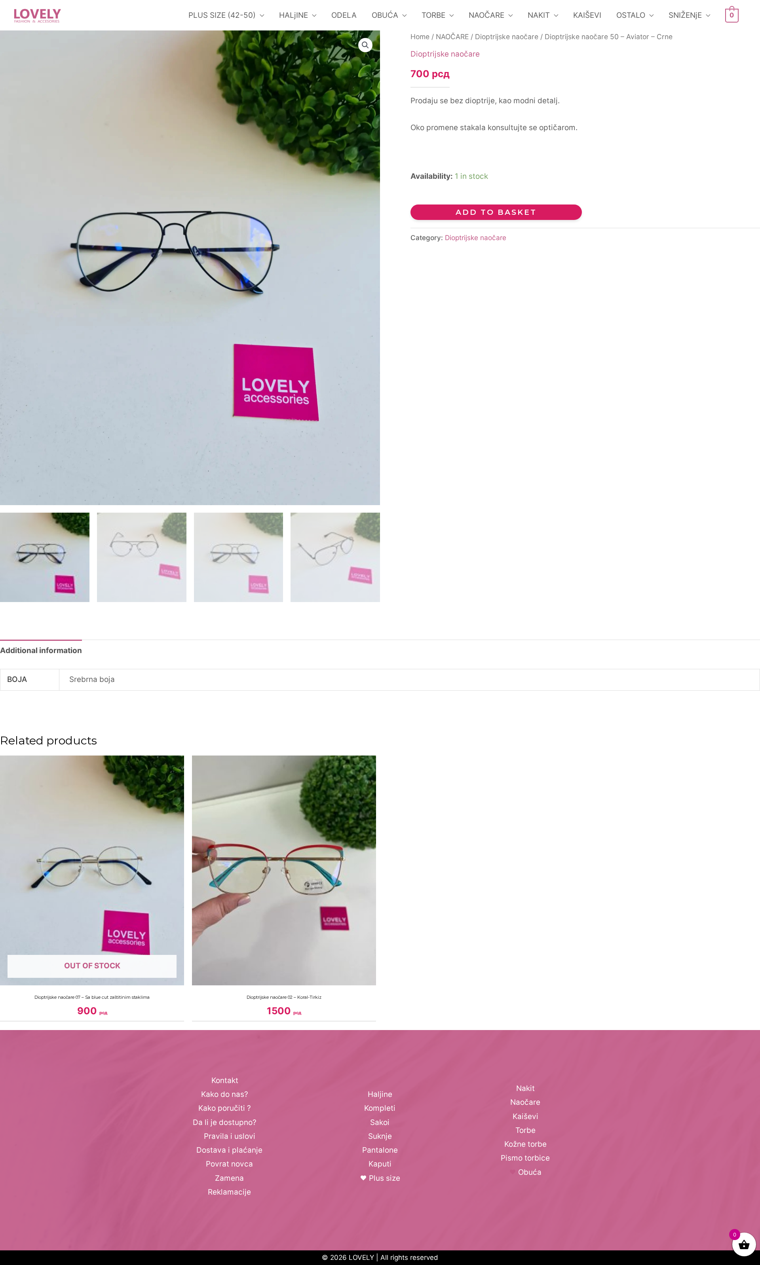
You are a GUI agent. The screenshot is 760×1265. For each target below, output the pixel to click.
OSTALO (630, 15)
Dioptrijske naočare (506, 36)
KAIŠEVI (587, 15)
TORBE (433, 15)
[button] (365, 45)
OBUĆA (385, 15)
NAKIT (539, 15)
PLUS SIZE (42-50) (222, 15)
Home (419, 36)
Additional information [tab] (41, 650)
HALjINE (293, 15)
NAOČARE (486, 15)
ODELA (344, 15)
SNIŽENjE (685, 15)
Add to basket (496, 212)
